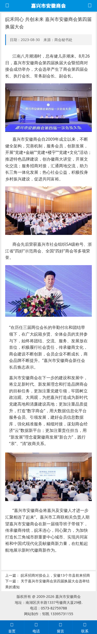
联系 (84, 631)
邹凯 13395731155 (57, 613)
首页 (12, 631)
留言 (60, 631)
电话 (36, 631)
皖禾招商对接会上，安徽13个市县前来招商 (55, 575)
